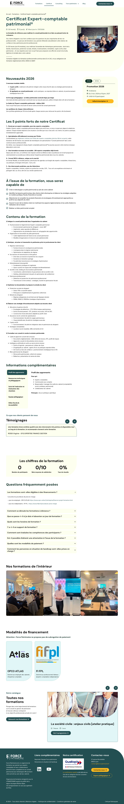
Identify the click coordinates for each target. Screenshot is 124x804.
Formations (38, 4)
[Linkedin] (39, 769)
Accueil (8, 14)
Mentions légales (31, 801)
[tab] (88, 81)
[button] (67, 421)
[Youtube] (49, 769)
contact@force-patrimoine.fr (100, 764)
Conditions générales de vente (66, 801)
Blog (84, 4)
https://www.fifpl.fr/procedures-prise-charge (43, 504)
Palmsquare (114, 801)
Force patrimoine (71, 4)
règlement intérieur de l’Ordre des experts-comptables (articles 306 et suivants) (42, 138)
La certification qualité (70, 772)
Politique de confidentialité (46, 801)
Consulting (58, 4)
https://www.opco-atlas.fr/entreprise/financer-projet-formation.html (51, 500)
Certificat (49, 4)
